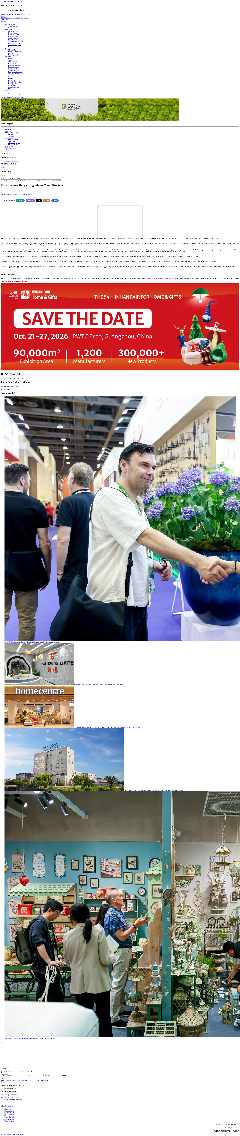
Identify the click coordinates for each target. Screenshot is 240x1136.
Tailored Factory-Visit (14, 45)
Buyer (4, 178)
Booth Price (11, 53)
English (3, 16)
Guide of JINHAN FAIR (15, 73)
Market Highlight (13, 144)
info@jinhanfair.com (11, 161)
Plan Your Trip (12, 63)
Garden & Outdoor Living (16, 41)
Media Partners (12, 85)
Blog (9, 89)
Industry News (12, 83)
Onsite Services (12, 62)
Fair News (11, 78)
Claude (47, 200)
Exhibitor (11, 178)
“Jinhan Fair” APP (13, 70)
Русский (9, 18)
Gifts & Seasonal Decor (15, 43)
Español (26, 18)
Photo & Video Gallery (15, 82)
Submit (64, 1075)
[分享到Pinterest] (9, 1119)
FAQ (9, 46)
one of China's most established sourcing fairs (160, 278)
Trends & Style (13, 139)
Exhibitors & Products (14, 65)
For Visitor (7, 56)
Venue (10, 60)
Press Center (8, 77)
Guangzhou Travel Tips (15, 72)
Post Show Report (13, 36)
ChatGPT (20, 200)
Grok (39, 200)
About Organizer (13, 38)
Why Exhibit (12, 50)
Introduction (8, 29)
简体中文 (4, 18)
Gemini (55, 200)
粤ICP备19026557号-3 (232, 1127)
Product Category (13, 33)
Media (18, 178)
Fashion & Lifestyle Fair (23, 14)
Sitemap (43, 1080)
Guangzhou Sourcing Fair (8, 14)
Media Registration (14, 87)
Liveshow (11, 136)
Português (20, 18)
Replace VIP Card (13, 67)
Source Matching (13, 28)
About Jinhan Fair (13, 31)
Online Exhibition (9, 24)
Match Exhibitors (13, 68)
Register (10, 58)
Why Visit (11, 75)
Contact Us (7, 90)
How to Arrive (16, 1080)
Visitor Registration (6, 378)
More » (3, 167)
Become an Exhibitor (14, 51)
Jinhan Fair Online (13, 26)
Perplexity (30, 200)
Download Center (13, 34)
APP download (5, 389)
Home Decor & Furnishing (16, 40)
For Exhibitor (8, 48)
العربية (15, 18)
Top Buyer (11, 141)
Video (10, 134)
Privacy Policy (36, 1080)
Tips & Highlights (14, 143)
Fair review (11, 80)
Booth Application (13, 55)
